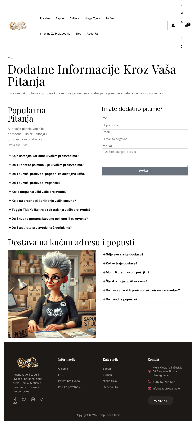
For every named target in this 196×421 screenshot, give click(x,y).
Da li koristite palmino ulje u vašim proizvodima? (48, 165)
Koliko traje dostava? (121, 263)
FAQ (61, 374)
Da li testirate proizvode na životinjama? (42, 227)
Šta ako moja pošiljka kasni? (126, 281)
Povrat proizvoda (69, 380)
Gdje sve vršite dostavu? (124, 254)
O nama (63, 368)
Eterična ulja (110, 387)
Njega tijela (110, 380)
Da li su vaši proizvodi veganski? (36, 183)
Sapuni (107, 368)
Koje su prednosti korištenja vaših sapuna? (44, 201)
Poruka (107, 146)
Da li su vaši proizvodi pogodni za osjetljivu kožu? (49, 174)
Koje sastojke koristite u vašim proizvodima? (45, 156)
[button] (51, 155)
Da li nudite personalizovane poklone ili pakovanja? (50, 219)
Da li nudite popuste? (121, 299)
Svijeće (107, 374)
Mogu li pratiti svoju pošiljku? (127, 272)
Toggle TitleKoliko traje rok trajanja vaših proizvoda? (51, 210)
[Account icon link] (173, 25)
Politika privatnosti (69, 387)
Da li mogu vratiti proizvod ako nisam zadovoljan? (143, 290)
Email (106, 132)
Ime (104, 118)
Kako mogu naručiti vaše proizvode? (39, 192)
